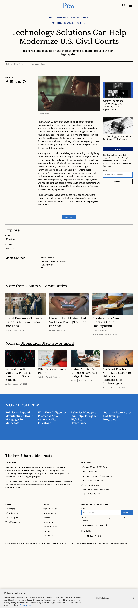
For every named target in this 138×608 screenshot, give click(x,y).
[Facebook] (83, 536)
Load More (69, 217)
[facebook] (7, 81)
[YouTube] (99, 536)
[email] (19, 81)
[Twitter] (95, 536)
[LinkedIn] (91, 536)
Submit (117, 181)
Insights (9, 504)
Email (105, 170)
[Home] (28, 455)
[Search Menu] (124, 5)
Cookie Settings (102, 598)
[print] (24, 81)
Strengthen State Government (47, 343)
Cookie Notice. (25, 605)
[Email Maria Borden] (42, 268)
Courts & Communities (46, 286)
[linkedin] (11, 81)
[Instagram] (87, 536)
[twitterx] (16, 81)
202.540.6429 (47, 265)
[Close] (134, 598)
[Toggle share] (131, 74)
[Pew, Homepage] (69, 5)
